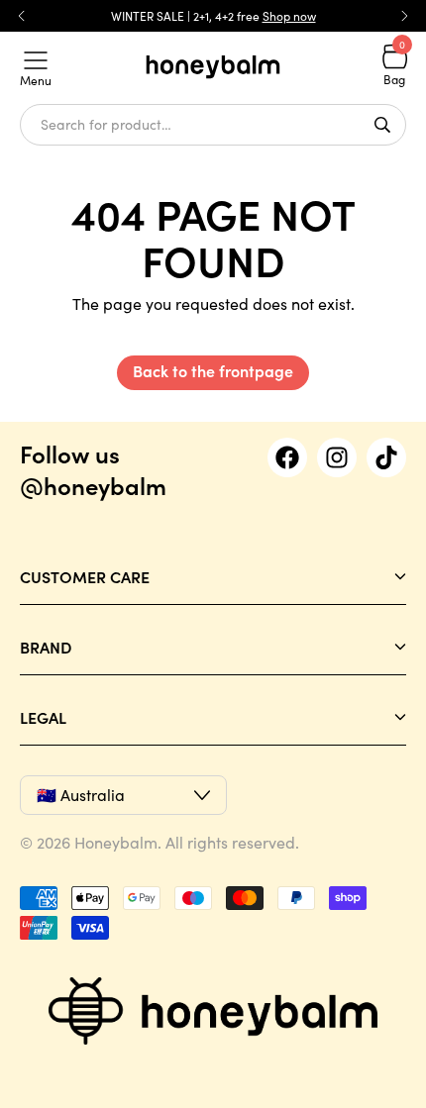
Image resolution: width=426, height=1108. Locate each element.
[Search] (382, 125)
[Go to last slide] (22, 16)
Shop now (289, 16)
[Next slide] (404, 16)
